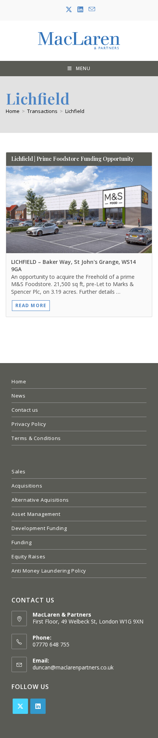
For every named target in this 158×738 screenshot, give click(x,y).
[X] (20, 706)
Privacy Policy (29, 424)
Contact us (25, 409)
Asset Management (36, 514)
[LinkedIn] (38, 706)
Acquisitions (27, 485)
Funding (21, 542)
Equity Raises (29, 556)
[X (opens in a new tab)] (69, 9)
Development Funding (39, 528)
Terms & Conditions (36, 438)
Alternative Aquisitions (40, 499)
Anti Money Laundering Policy (49, 570)
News (18, 395)
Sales (19, 471)
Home (19, 381)
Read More (31, 305)
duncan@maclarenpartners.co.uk (73, 667)
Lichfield (74, 111)
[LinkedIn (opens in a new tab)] (80, 9)
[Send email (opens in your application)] (90, 9)
